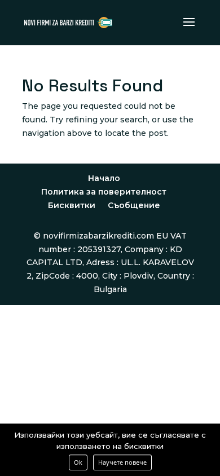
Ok (78, 462)
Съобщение (134, 205)
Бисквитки (71, 205)
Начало (104, 178)
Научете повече (122, 462)
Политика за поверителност (103, 192)
